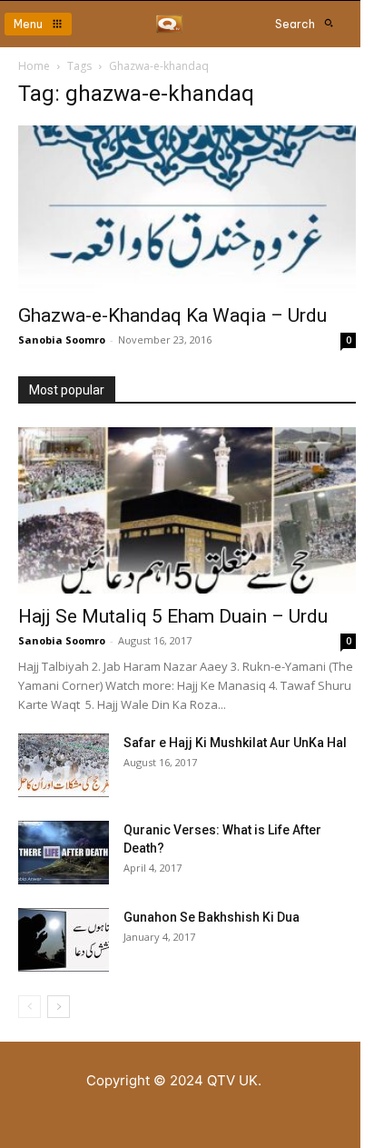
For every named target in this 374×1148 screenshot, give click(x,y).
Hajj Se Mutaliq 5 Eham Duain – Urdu (173, 616)
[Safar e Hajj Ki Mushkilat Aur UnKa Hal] (63, 765)
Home (34, 66)
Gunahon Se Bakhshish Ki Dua (211, 917)
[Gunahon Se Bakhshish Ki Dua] (63, 940)
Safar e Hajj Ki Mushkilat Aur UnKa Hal (235, 742)
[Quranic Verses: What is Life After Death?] (63, 852)
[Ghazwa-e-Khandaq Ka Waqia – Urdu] (187, 209)
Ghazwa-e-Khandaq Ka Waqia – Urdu (172, 315)
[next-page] (58, 1006)
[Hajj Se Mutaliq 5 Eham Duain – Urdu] (187, 510)
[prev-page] (29, 1006)
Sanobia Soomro (61, 339)
